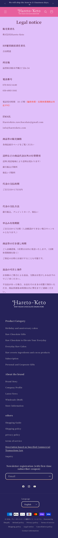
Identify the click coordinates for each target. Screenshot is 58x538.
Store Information (14, 405)
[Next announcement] (53, 3)
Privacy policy (32, 522)
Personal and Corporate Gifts (20, 364)
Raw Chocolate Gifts (15, 334)
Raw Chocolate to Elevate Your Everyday (25, 340)
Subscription (11, 358)
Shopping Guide (13, 422)
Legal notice (29, 527)
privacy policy (12, 434)
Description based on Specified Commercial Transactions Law (27, 449)
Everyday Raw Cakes (15, 346)
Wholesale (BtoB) (14, 399)
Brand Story (11, 381)
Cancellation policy (44, 527)
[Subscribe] (49, 476)
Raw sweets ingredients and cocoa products (27, 352)
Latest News (11, 393)
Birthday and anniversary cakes (21, 328)
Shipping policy (13, 428)
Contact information (30, 531)
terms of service (13, 440)
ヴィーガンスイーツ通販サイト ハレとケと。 (27, 519)
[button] (5, 12)
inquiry (9, 456)
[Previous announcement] (5, 3)
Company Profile (13, 387)
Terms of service (47, 522)
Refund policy (18, 522)
